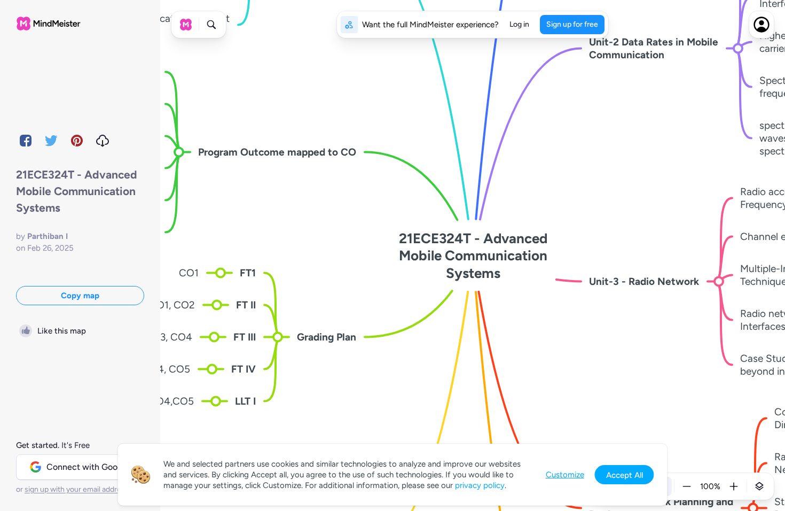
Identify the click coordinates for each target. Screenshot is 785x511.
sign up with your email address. (77, 489)
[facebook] (25, 140)
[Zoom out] (686, 486)
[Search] (211, 24)
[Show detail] (759, 486)
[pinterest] (77, 140)
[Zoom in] (733, 486)
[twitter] (51, 140)
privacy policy (480, 485)
